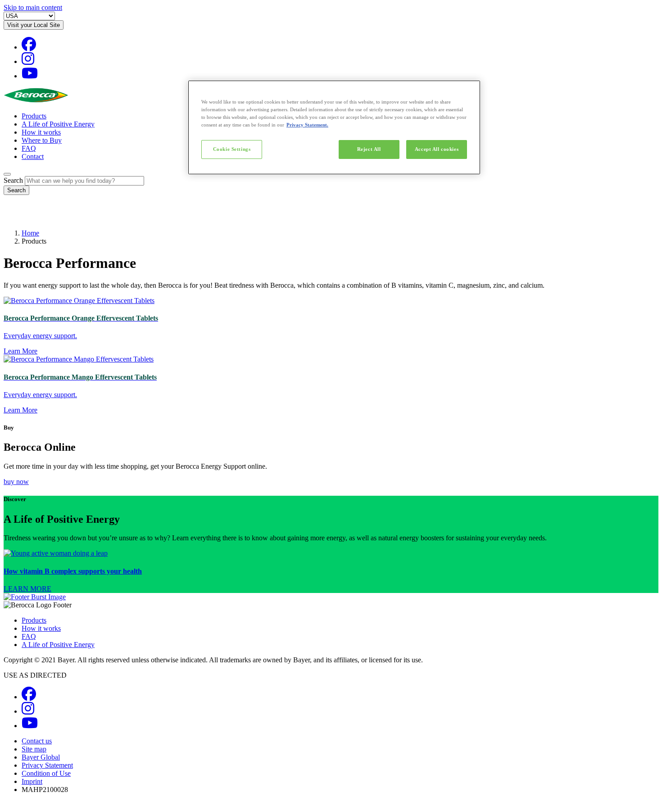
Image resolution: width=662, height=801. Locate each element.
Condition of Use (46, 773)
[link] (331, 571)
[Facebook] (29, 47)
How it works (41, 132)
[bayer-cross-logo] (16, 218)
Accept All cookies (436, 149)
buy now (16, 481)
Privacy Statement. (307, 124)
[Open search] (7, 174)
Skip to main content (33, 7)
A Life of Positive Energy (58, 124)
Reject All (369, 149)
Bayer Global (41, 757)
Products (34, 116)
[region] (334, 127)
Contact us (37, 741)
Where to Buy (42, 140)
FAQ (29, 148)
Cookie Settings (232, 149)
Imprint (32, 781)
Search (13, 180)
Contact (33, 156)
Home (30, 233)
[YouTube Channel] (30, 76)
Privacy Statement (47, 765)
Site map (34, 749)
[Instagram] (28, 61)
